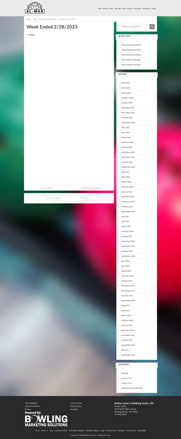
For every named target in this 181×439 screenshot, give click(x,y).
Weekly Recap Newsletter (91, 188)
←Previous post (52, 198)
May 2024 (125, 83)
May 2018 (125, 305)
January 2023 (126, 147)
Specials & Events (32, 406)
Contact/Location (60, 430)
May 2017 (125, 350)
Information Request (76, 430)
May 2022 (125, 172)
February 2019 (127, 276)
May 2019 (125, 261)
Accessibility (141, 430)
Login (103, 430)
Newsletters (146, 8)
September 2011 (128, 355)
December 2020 (127, 241)
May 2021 (125, 216)
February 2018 (127, 320)
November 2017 (128, 335)
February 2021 (127, 231)
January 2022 (126, 192)
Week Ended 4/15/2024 (131, 55)
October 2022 (127, 162)
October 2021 (127, 206)
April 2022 (125, 177)
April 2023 (125, 132)
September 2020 (128, 256)
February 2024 (127, 98)
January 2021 (126, 236)
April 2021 (125, 221)
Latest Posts (126, 378)
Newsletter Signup (92, 430)
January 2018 (126, 325)
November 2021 (128, 201)
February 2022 (127, 187)
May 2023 (125, 127)
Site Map (74, 409)
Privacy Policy (75, 406)
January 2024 (126, 103)
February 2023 (127, 142)
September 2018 (128, 300)
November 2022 (128, 157)
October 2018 (127, 295)
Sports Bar (118, 8)
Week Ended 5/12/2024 (131, 45)
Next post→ (85, 198)
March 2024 (126, 93)
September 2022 (128, 167)
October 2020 (127, 251)
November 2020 (128, 246)
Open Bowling (31, 403)
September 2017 (128, 345)
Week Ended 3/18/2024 (131, 65)
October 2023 (127, 117)
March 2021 (126, 226)
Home (100, 8)
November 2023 (128, 112)
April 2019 (125, 266)
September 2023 (128, 122)
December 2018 (127, 286)
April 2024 (125, 88)
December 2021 (127, 197)
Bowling (105, 8)
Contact (153, 8)
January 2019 (126, 281)
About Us (44, 430)
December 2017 (127, 330)
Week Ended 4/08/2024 (131, 60)
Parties (111, 8)
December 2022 (127, 152)
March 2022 (126, 182)
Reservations (137, 8)
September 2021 (128, 211)
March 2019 (126, 271)
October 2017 (127, 340)
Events (124, 8)
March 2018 (126, 315)
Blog (51, 430)
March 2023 (126, 137)
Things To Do (126, 383)
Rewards (129, 8)
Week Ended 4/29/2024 (131, 50)
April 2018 (125, 310)
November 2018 (128, 291)
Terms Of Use (76, 403)
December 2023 (127, 107)
